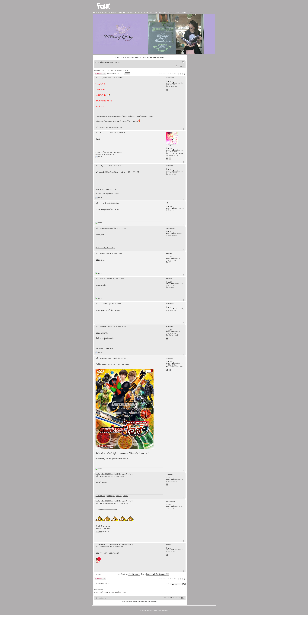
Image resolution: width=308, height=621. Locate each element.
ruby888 (99, 531)
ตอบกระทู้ (97, 73)
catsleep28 (103, 476)
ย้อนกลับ (98, 574)
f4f (100, 203)
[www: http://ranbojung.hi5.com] (167, 90)
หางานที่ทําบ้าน (100, 496)
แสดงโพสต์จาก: (123, 574)
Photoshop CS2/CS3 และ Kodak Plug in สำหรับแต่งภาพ (111, 70)
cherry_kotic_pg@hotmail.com (105, 154)
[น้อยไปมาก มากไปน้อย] (162, 574)
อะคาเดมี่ (117, 62)
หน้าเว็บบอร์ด (102, 62)
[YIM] (170, 158)
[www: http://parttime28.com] (167, 484)
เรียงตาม (143, 574)
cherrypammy (104, 133)
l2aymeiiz (102, 253)
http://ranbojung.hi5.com (114, 127)
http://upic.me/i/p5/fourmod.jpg (105, 248)
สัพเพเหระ (110, 62)
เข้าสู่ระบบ (181, 66)
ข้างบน (183, 129)
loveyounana (104, 228)
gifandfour (103, 326)
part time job (110, 496)
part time (125, 496)
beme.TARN (103, 304)
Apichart (102, 279)
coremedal (103, 358)
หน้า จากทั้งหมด (170, 74)
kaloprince (103, 166)
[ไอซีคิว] (167, 158)
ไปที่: (167, 584)
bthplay (102, 546)
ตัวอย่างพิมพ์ (183, 62)
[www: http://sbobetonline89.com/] (167, 555)
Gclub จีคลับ (101, 526)
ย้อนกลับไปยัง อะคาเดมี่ (103, 583)
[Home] (103, 9)
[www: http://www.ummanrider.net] (167, 370)
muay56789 (103, 78)
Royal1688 (100, 529)
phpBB (132, 601)
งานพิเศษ (119, 496)
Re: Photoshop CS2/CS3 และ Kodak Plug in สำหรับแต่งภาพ (114, 474)
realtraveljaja (104, 503)
